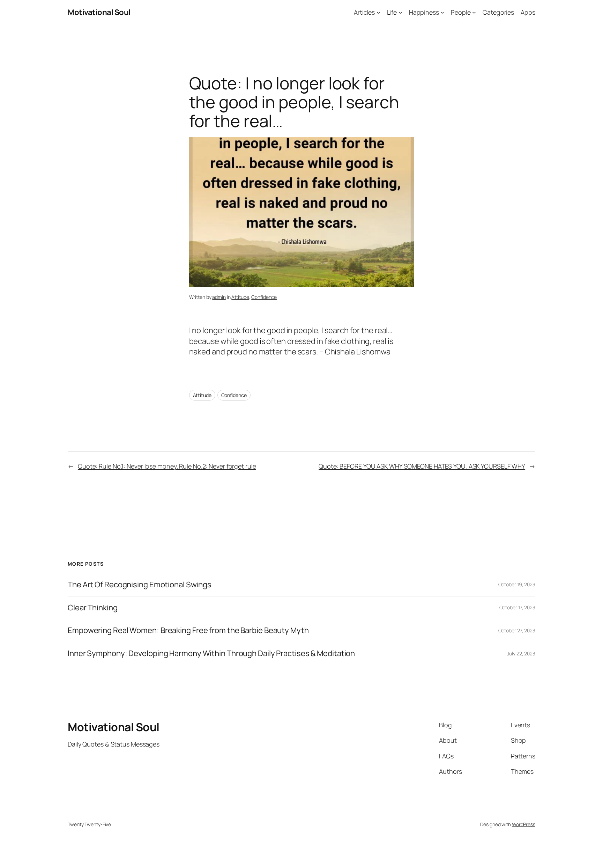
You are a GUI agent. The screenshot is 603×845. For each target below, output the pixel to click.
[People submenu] (474, 12)
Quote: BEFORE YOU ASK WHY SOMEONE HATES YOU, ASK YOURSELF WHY (422, 466)
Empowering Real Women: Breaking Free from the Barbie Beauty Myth (188, 630)
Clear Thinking (93, 607)
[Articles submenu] (378, 12)
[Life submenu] (400, 12)
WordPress (523, 824)
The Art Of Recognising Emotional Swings (140, 584)
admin (219, 297)
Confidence (264, 297)
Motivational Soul (99, 12)
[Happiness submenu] (442, 12)
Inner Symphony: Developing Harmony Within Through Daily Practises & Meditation (211, 653)
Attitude (240, 297)
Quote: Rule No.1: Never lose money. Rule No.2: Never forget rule (167, 466)
